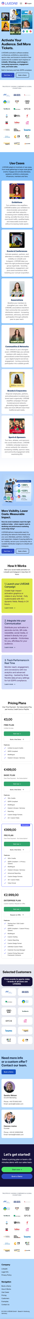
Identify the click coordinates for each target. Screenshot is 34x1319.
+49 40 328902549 (16, 1132)
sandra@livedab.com (15, 1104)
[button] (28, 3)
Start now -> (17, 1170)
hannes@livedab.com (16, 1134)
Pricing (4, 1295)
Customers (5, 1298)
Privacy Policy (7, 1275)
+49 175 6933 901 (15, 1101)
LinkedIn (4, 1269)
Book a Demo (22, 75)
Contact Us (5, 1304)
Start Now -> (8, 75)
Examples (5, 1301)
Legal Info (5, 1272)
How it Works (6, 1289)
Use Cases (5, 1292)
